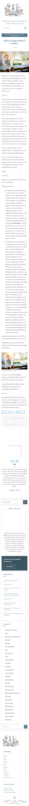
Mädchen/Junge (9, 706)
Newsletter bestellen (7, 788)
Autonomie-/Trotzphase (11, 630)
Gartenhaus (8, 663)
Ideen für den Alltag (7, 777)
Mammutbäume (9, 709)
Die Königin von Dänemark (11, 580)
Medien (5, 763)
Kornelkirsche (8, 699)
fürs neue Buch (9, 653)
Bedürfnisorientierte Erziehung (13, 636)
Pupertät (5, 761)
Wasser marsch (7, 599)
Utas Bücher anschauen (8, 790)
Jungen (4, 757)
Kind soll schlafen (9, 689)
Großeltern (7, 676)
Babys (6, 633)
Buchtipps (7, 643)
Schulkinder (14, 35)
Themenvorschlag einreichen (9, 792)
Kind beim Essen (9, 686)
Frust (6, 650)
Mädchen (5, 755)
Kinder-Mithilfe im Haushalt (12, 693)
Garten (6, 656)
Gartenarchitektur (9, 659)
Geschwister (6, 773)
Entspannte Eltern (9, 646)
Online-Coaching (19, 34)
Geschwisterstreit (9, 669)
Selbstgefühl (6, 767)
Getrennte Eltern (9, 673)
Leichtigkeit (6, 775)
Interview (7, 683)
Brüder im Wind (8, 584)
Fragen (4, 769)
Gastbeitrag (8, 666)
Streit (4, 765)
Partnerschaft (8, 719)
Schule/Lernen (9, 34)
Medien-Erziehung (10, 713)
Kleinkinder (8, 696)
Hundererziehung (9, 679)
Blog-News (8, 640)
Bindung (5, 771)
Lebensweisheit (9, 703)
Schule (4, 759)
